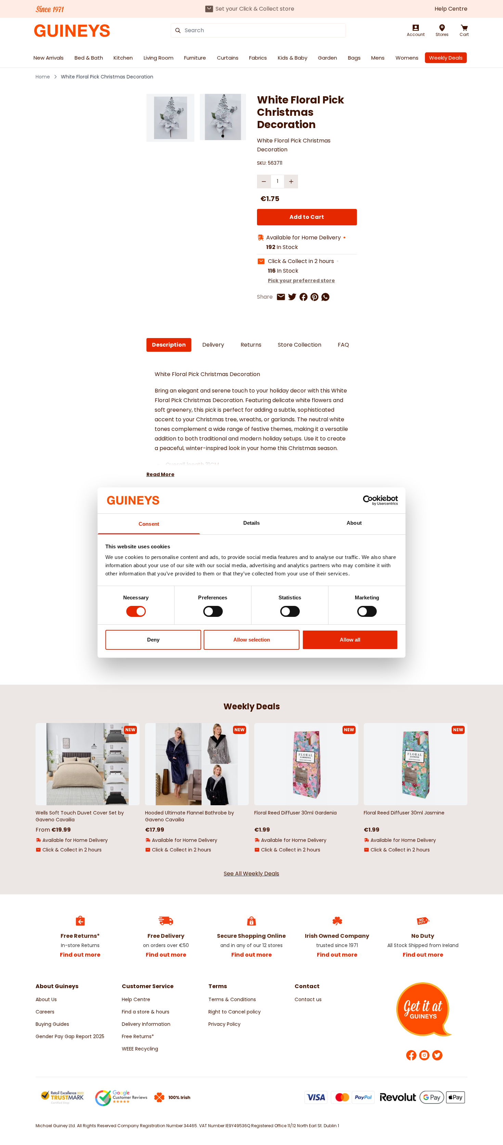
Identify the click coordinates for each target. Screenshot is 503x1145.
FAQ (343, 345)
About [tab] (354, 523)
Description (169, 345)
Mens (378, 57)
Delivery (213, 345)
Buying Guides (52, 1024)
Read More (160, 474)
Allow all (350, 640)
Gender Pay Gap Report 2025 (70, 1036)
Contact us (308, 999)
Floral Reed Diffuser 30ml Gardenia (295, 812)
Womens (407, 57)
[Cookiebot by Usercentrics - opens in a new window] (368, 500)
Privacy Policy (224, 1024)
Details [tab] (251, 523)
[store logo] (72, 30)
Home (43, 76)
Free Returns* (138, 1036)
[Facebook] (411, 1055)
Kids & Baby (292, 57)
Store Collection (299, 345)
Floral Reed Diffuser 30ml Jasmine (404, 812)
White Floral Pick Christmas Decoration (107, 76)
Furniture (195, 57)
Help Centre (451, 9)
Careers (45, 1011)
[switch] (213, 611)
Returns (251, 345)
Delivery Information (146, 1024)
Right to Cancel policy (234, 1011)
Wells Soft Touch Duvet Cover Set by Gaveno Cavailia (80, 816)
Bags (354, 57)
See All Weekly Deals (251, 874)
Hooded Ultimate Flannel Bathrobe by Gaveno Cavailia (189, 816)
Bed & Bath (89, 57)
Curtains (227, 57)
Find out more (80, 955)
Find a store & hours (145, 1011)
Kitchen (123, 57)
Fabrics (258, 57)
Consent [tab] (149, 524)
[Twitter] (437, 1055)
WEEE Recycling (140, 1048)
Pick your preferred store (301, 280)
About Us (46, 999)
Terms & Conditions (232, 999)
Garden (327, 57)
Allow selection (251, 640)
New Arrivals (49, 57)
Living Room (158, 57)
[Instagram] (424, 1055)
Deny (153, 640)
